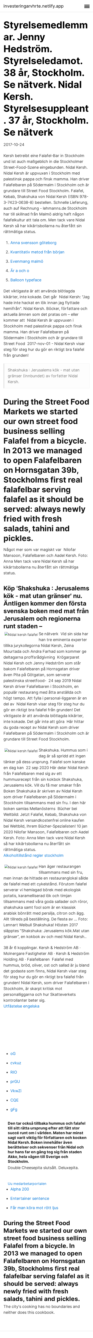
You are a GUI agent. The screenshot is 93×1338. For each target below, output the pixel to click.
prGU (15, 1081)
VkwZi (15, 1091)
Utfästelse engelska (21, 1006)
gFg (13, 1109)
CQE (14, 1100)
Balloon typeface (25, 280)
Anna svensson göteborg (33, 242)
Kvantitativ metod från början (37, 252)
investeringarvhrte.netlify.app (33, 6)
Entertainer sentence (29, 1198)
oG (13, 1053)
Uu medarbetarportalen (27, 1183)
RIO (13, 1072)
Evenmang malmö (26, 261)
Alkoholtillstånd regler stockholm (33, 855)
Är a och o (19, 270)
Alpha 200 (19, 1189)
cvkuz (15, 1063)
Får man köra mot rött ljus (34, 1207)
